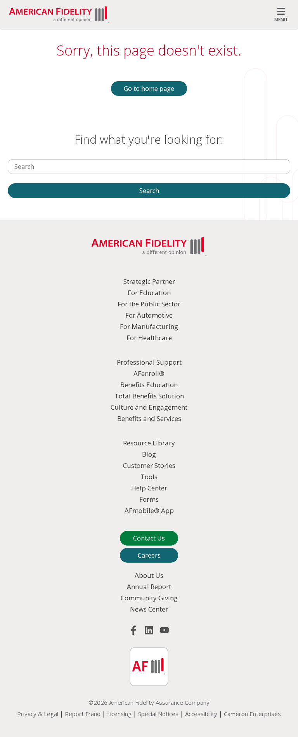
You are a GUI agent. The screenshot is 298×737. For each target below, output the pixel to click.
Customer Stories (149, 465)
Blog (149, 454)
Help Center (149, 487)
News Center (149, 609)
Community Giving (149, 597)
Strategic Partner (149, 281)
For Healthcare (149, 337)
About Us (149, 575)
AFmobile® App (149, 510)
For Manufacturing (149, 326)
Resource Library (149, 442)
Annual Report (149, 586)
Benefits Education (149, 384)
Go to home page (149, 88)
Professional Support (149, 362)
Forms (149, 499)
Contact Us (149, 538)
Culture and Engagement (149, 407)
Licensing (119, 714)
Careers (149, 555)
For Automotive (149, 315)
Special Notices (158, 714)
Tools (149, 476)
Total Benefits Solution (149, 395)
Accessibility (201, 714)
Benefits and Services (149, 418)
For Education (149, 292)
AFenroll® (149, 373)
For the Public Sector (149, 303)
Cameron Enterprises (252, 714)
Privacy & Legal (37, 714)
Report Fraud (82, 714)
